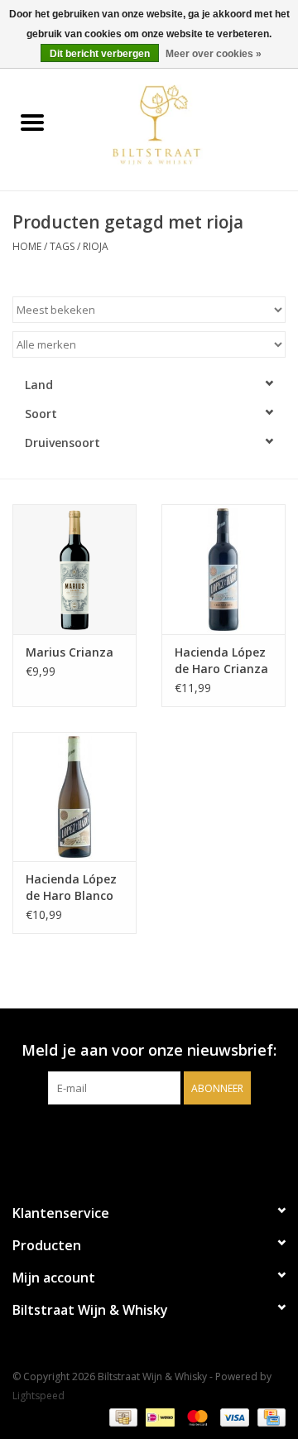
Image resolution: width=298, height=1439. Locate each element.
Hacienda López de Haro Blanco (71, 887)
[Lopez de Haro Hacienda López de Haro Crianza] (223, 569)
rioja (95, 246)
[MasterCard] (195, 1416)
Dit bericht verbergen (100, 54)
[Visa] (233, 1416)
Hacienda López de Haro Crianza (221, 660)
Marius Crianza (69, 652)
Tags (62, 246)
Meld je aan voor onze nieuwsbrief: (149, 1050)
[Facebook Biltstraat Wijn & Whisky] (134, 1138)
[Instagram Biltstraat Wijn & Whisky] (164, 1138)
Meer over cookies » (214, 54)
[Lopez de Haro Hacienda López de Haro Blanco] (74, 797)
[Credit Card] (269, 1416)
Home (26, 246)
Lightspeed (38, 1395)
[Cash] (121, 1416)
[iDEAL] (158, 1416)
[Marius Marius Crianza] (74, 569)
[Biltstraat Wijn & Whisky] (181, 124)
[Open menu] (32, 121)
